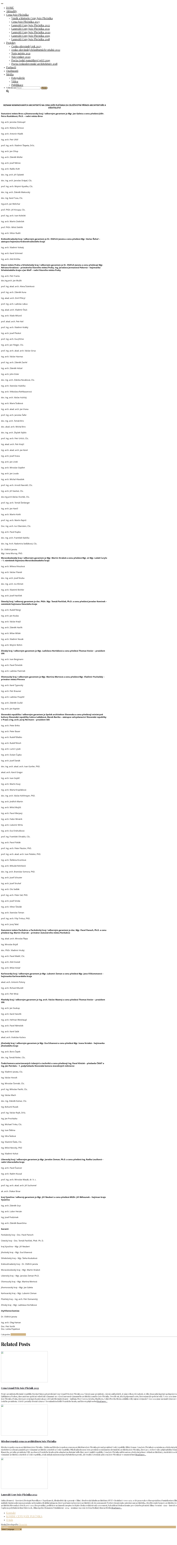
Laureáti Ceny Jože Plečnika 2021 (30, 28)
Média (10, 74)
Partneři (11, 67)
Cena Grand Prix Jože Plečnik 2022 (20, 1388)
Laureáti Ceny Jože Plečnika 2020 (30, 32)
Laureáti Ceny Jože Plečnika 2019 (30, 35)
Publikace (17, 85)
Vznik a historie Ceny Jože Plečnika (32, 18)
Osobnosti (12, 70)
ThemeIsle (23, 1524)
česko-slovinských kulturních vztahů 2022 (35, 49)
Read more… (102, 1401)
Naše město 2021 (20, 53)
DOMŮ (10, 7)
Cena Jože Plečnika (17, 14)
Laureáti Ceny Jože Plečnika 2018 (30, 39)
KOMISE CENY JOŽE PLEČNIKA (24, 1516)
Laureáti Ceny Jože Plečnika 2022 (30, 25)
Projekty (11, 42)
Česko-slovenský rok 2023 (26, 46)
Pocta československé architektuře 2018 (34, 63)
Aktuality (11, 11)
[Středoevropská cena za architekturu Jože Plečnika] (24, 1435)
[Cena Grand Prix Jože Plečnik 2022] (24, 1381)
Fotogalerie (18, 78)
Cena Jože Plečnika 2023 (25, 21)
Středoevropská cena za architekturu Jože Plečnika (28, 1441)
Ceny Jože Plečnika (18, 1334)
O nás (9, 1519)
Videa (14, 81)
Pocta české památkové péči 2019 (30, 60)
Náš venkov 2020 (20, 56)
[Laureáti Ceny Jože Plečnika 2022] (24, 1488)
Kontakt (11, 1512)
